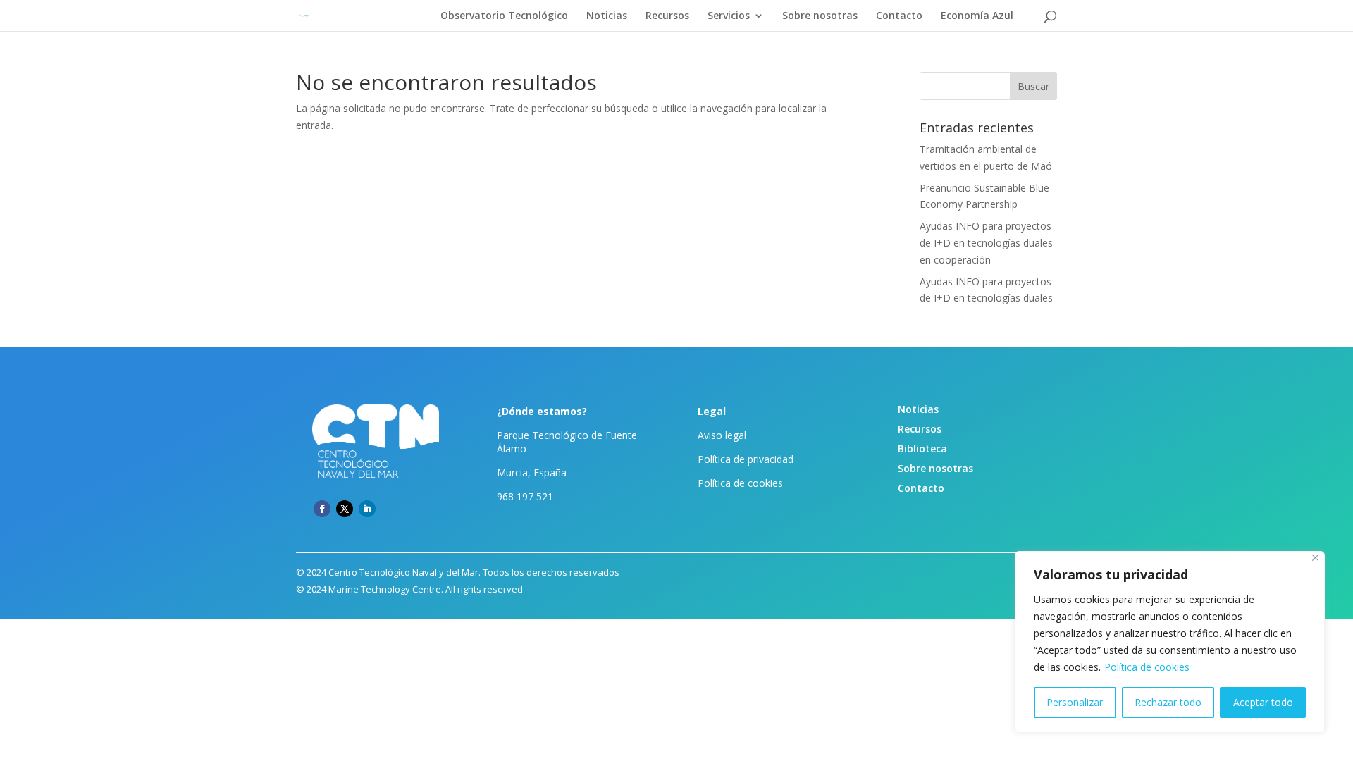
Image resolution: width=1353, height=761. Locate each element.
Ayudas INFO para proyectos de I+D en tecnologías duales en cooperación (986, 242)
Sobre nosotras (820, 16)
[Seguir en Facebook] (322, 508)
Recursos (667, 16)
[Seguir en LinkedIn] (367, 508)
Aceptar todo (1263, 702)
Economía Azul (977, 16)
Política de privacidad (745, 459)
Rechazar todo (1168, 702)
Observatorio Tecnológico (504, 16)
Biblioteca (922, 448)
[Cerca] (1315, 558)
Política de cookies (1147, 667)
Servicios (729, 16)
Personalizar (1074, 702)
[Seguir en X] (344, 508)
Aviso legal (722, 435)
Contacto (899, 16)
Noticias (606, 16)
